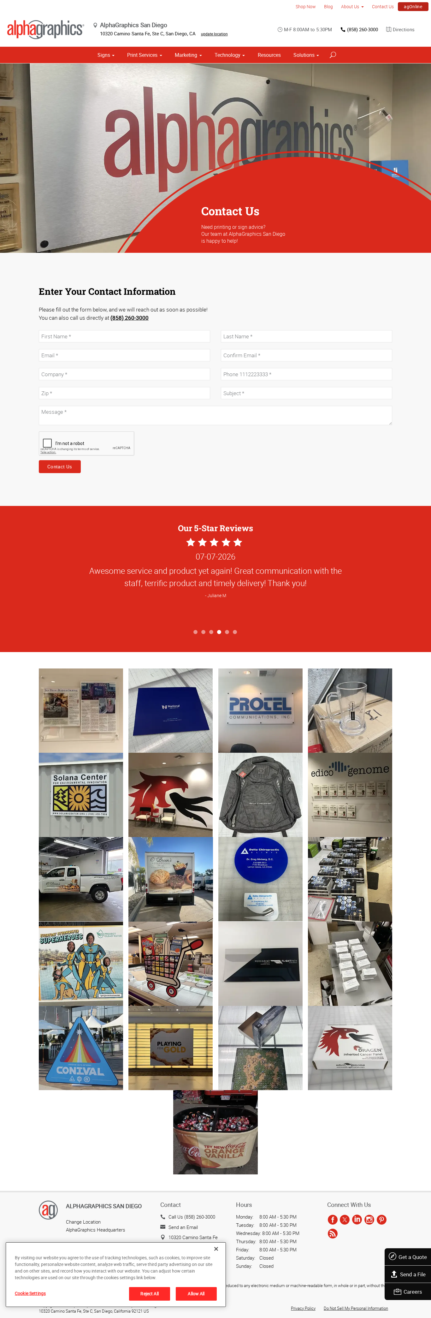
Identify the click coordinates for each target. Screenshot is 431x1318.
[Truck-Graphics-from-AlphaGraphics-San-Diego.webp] (81, 879)
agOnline (413, 6)
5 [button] (227, 632)
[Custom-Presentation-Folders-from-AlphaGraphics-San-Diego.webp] (170, 710)
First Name (49, 327)
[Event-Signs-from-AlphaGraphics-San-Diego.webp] (81, 1048)
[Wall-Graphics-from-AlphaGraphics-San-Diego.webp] (170, 795)
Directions (404, 29)
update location (214, 33)
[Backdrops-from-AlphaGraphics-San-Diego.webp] (81, 964)
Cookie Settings (30, 1293)
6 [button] (235, 632)
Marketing (186, 54)
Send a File (413, 1274)
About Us (350, 6)
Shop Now (306, 6)
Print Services (142, 54)
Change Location (83, 1222)
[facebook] (332, 1220)
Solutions (304, 54)
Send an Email (183, 1227)
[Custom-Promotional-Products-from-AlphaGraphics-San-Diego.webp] (260, 879)
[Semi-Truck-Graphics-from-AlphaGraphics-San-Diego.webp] (170, 879)
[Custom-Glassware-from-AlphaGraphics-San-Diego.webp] (350, 710)
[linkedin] (357, 1220)
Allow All (196, 1294)
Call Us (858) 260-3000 (191, 1217)
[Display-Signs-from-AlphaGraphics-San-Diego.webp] (170, 964)
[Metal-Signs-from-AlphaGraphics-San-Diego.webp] (81, 795)
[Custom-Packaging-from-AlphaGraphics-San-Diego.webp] (350, 1048)
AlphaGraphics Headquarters (95, 1229)
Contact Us (383, 6)
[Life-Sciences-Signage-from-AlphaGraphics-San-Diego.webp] (170, 1048)
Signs (103, 54)
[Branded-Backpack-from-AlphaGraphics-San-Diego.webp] (260, 795)
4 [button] (219, 632)
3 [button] (211, 632)
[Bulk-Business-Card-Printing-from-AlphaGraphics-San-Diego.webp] (350, 964)
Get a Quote (413, 1257)
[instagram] (369, 1220)
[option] (215, 581)
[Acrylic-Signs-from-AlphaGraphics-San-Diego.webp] (260, 710)
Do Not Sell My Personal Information (356, 1308)
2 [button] (203, 632)
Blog (328, 6)
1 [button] (195, 632)
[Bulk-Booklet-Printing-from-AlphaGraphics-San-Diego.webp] (350, 879)
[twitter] (344, 1220)
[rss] (332, 1234)
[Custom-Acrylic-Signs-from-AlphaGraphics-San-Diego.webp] (81, 710)
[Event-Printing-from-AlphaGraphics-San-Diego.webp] (215, 1132)
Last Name (231, 327)
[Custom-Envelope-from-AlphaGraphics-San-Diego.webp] (260, 964)
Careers (413, 1291)
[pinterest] (381, 1220)
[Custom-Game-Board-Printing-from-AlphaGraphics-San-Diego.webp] (260, 1048)
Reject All (149, 1294)
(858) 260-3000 (362, 29)
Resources (269, 54)
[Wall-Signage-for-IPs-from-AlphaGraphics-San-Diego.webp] (350, 795)
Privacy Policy (303, 1308)
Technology (227, 54)
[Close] (216, 1249)
